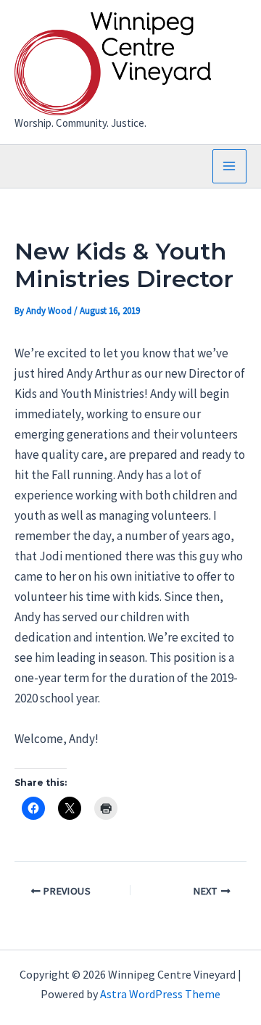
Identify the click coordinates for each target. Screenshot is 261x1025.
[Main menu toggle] (229, 166)
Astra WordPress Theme (160, 994)
